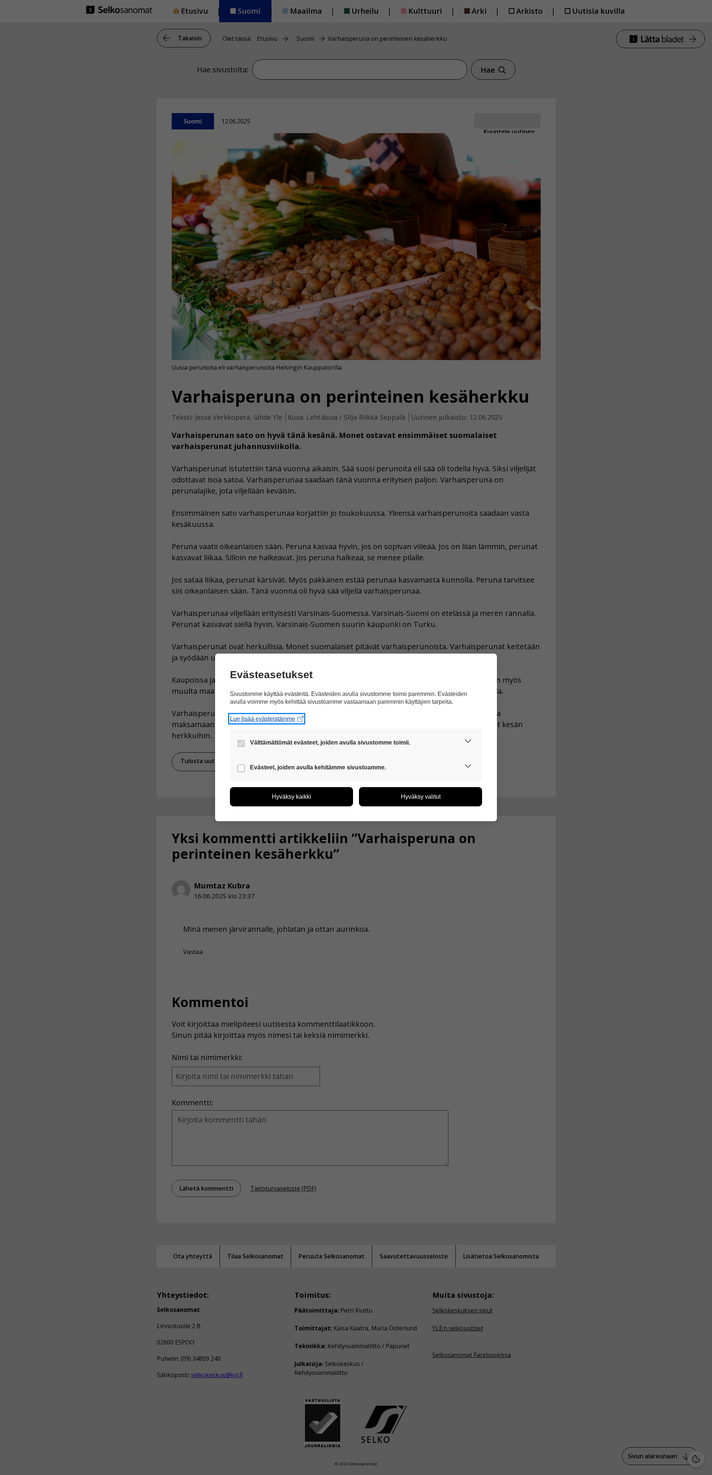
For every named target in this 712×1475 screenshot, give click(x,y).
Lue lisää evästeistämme (262, 719)
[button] (468, 742)
